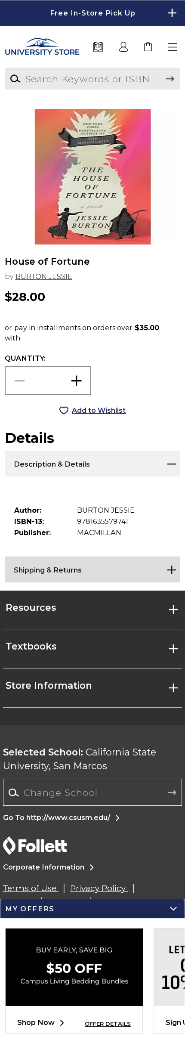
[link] (148, 47)
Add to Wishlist (99, 410)
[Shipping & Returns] (93, 567)
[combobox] (92, 793)
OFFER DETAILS (108, 1024)
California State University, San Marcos (79, 758)
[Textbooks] (98, 47)
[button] (92, 13)
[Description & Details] (93, 461)
